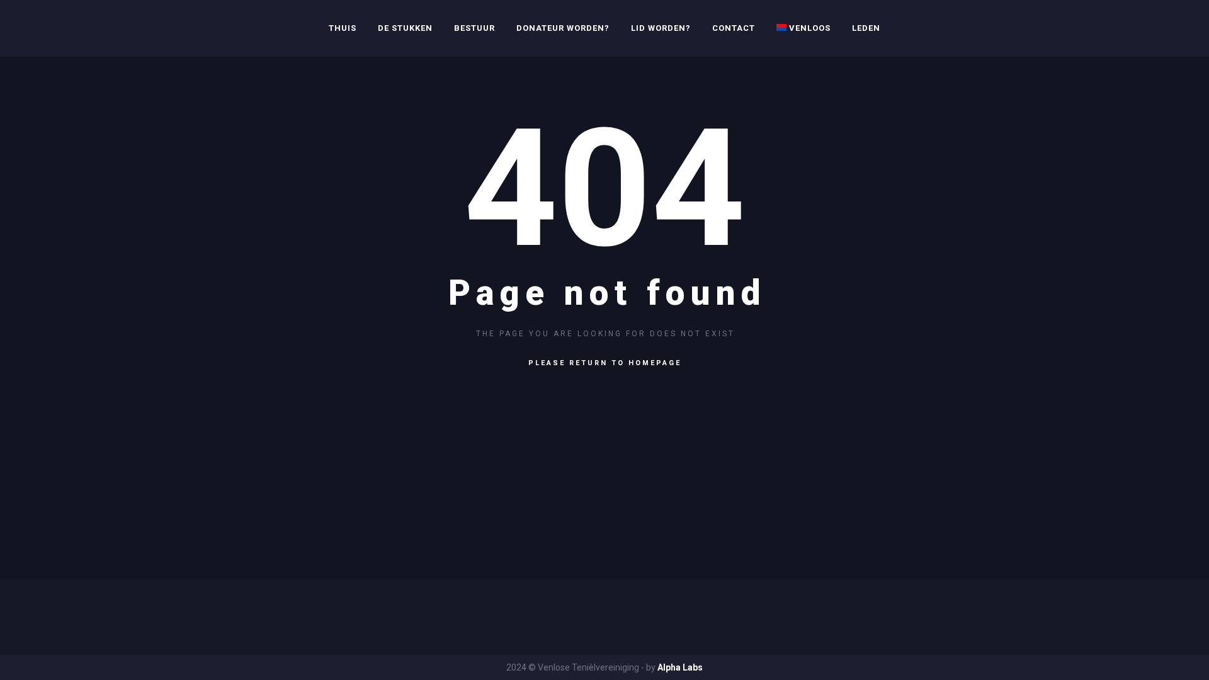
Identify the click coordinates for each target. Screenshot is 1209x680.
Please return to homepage (604, 363)
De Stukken (405, 28)
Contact (733, 28)
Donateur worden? (563, 28)
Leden (866, 28)
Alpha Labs (680, 667)
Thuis (342, 28)
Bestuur (474, 28)
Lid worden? (661, 28)
